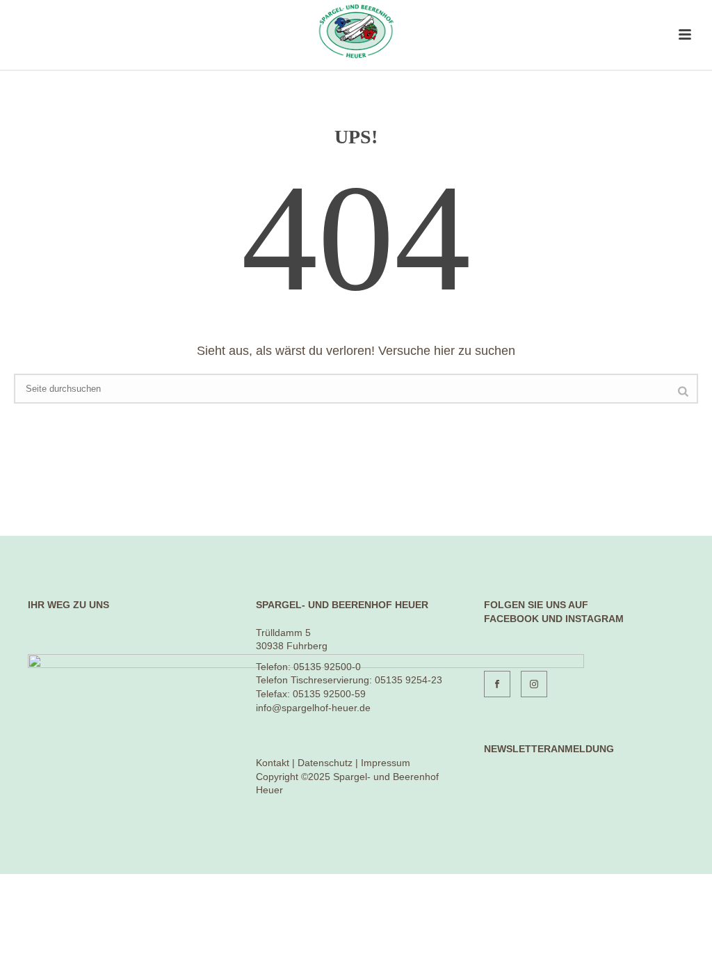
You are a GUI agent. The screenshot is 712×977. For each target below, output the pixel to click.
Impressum (385, 762)
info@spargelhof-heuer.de (313, 707)
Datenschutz (325, 762)
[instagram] (534, 684)
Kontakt (272, 762)
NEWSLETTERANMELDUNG (549, 748)
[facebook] (497, 684)
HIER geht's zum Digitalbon (89, 936)
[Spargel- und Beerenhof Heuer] (355, 31)
